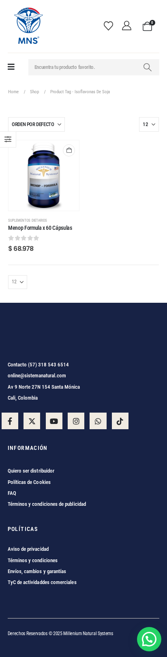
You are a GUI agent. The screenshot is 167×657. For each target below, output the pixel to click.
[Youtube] (54, 421)
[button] (149, 639)
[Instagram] (76, 421)
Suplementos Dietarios (27, 220)
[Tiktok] (120, 421)
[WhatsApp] (98, 421)
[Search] (147, 67)
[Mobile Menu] (11, 67)
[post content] (44, 175)
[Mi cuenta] (129, 26)
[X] (32, 421)
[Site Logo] (28, 26)
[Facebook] (10, 421)
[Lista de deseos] (111, 26)
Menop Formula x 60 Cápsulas (40, 228)
